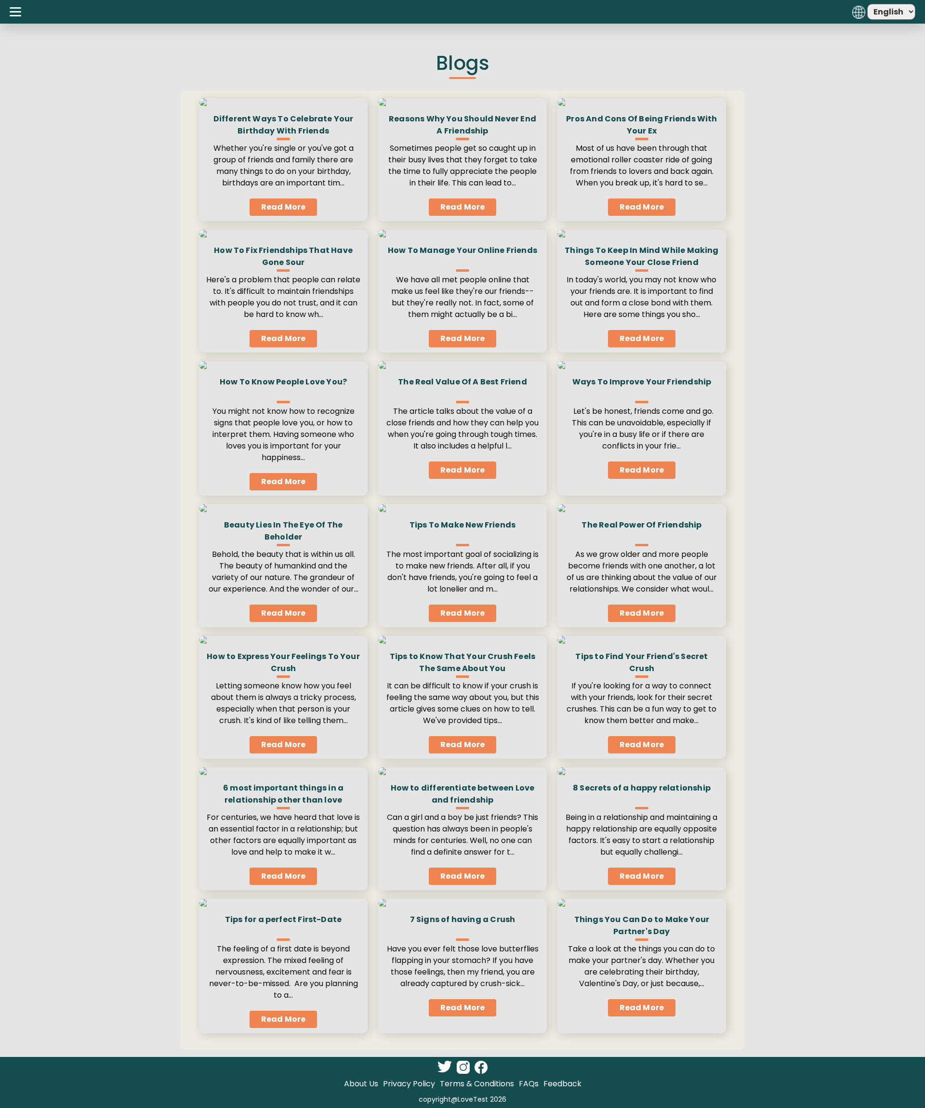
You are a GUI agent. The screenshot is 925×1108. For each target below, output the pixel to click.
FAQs (529, 1083)
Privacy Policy (409, 1083)
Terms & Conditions (477, 1083)
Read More (283, 206)
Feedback (562, 1083)
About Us (361, 1083)
